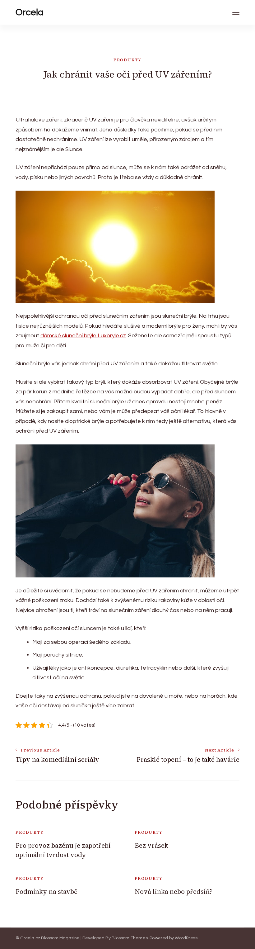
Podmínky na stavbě (46, 891)
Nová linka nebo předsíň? (173, 891)
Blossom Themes (130, 938)
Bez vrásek (151, 845)
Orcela (30, 12)
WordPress (186, 938)
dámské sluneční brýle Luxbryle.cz (83, 336)
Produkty (128, 60)
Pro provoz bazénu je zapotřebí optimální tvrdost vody (63, 850)
